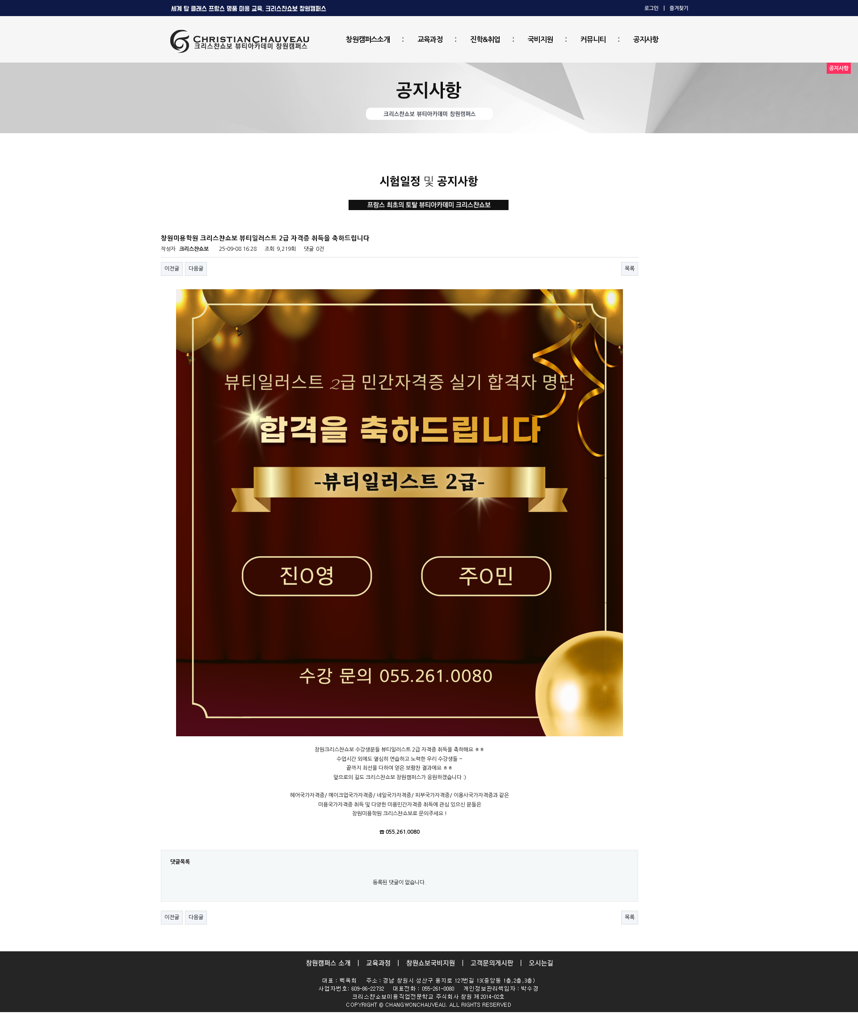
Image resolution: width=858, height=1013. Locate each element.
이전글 (171, 268)
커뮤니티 (593, 39)
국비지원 (540, 39)
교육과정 (429, 39)
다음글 (196, 268)
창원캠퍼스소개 (368, 39)
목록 (630, 268)
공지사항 (645, 39)
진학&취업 (485, 39)
